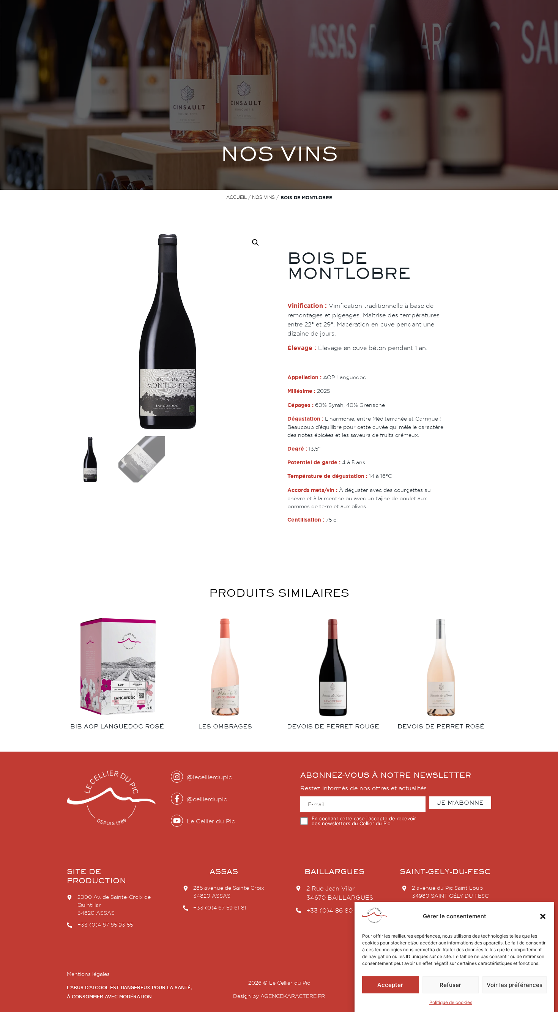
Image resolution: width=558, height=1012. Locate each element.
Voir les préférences (514, 984)
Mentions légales (88, 974)
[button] (543, 916)
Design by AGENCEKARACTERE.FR (279, 996)
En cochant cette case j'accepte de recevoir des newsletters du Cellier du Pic (364, 821)
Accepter (390, 984)
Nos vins (263, 197)
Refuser (450, 984)
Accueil (236, 197)
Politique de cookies (450, 1002)
